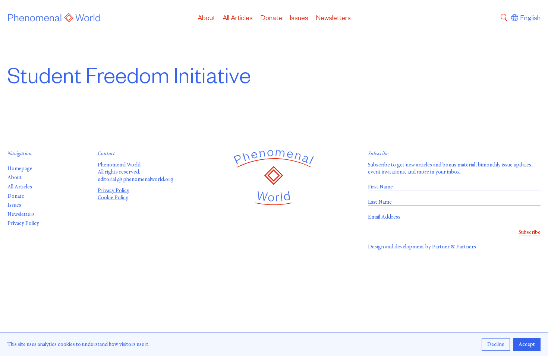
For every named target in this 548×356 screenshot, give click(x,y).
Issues (299, 19)
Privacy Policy (23, 223)
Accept (527, 344)
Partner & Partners (454, 246)
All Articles (238, 19)
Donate (271, 19)
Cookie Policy (113, 197)
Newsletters (333, 19)
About (206, 19)
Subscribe (379, 164)
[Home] (54, 19)
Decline (495, 344)
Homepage (19, 168)
